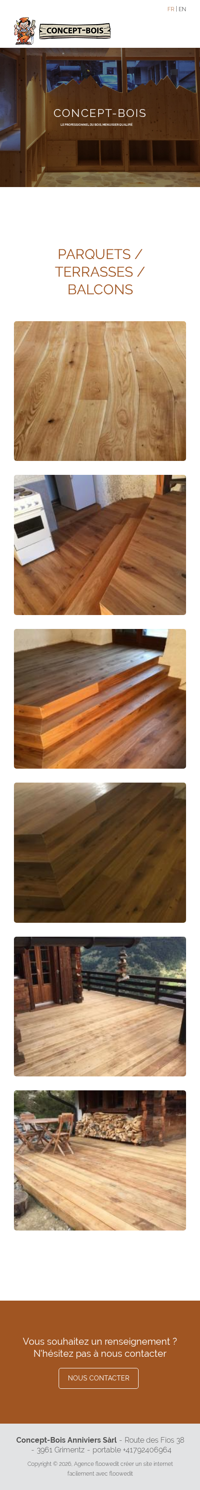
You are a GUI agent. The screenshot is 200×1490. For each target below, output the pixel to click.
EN (182, 9)
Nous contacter (98, 1378)
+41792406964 (147, 1449)
